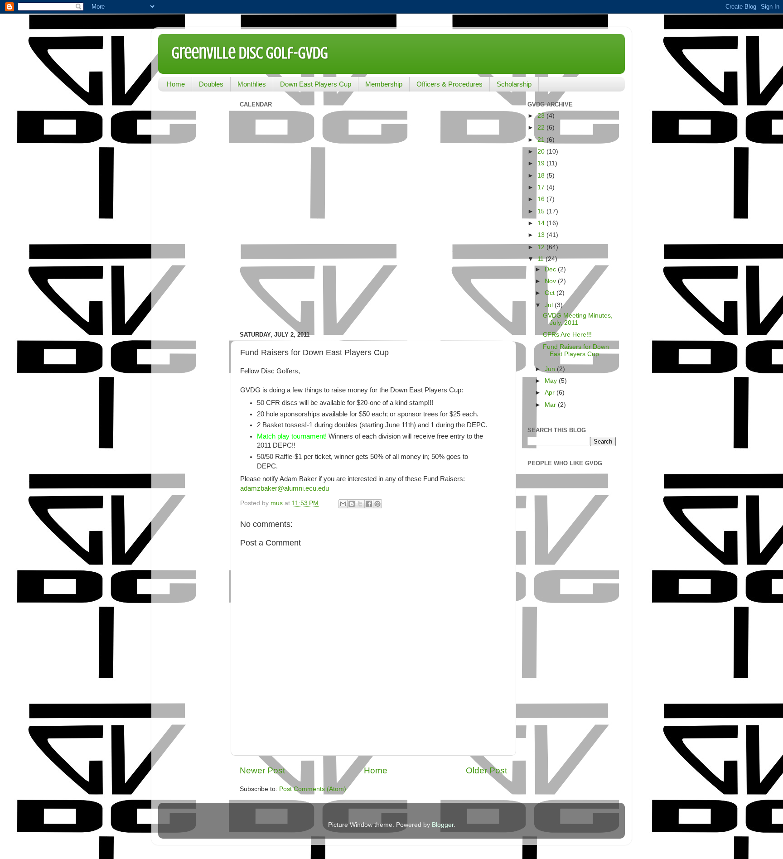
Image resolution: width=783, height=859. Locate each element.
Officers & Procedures (449, 84)
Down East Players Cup (315, 84)
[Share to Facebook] (368, 503)
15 (541, 211)
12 (541, 247)
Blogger (443, 824)
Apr (550, 392)
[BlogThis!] (351, 503)
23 (541, 115)
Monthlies (251, 84)
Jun (551, 369)
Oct (550, 293)
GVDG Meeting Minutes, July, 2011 (578, 319)
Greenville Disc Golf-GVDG (250, 53)
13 (541, 235)
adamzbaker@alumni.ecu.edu (284, 488)
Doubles (211, 84)
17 (541, 187)
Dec (551, 269)
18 (541, 175)
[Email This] (343, 503)
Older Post (486, 770)
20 (541, 151)
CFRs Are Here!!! (567, 334)
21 (541, 139)
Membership (383, 84)
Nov (551, 281)
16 (541, 199)
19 (541, 163)
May (552, 380)
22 (541, 127)
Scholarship (514, 84)
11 (541, 259)
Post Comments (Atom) (312, 789)
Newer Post (262, 770)
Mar (551, 404)
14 (541, 223)
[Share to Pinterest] (377, 503)
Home (176, 84)
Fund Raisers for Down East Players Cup (576, 350)
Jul (550, 305)
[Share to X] (360, 503)
